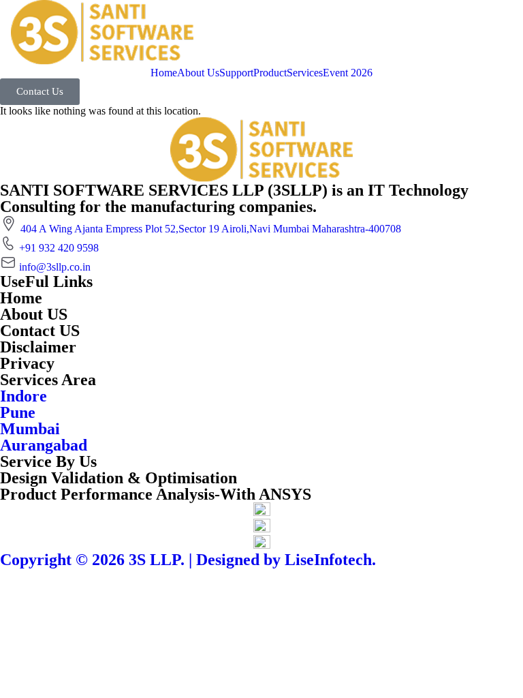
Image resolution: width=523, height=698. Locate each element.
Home (163, 72)
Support (236, 72)
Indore (23, 396)
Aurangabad (43, 445)
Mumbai (30, 429)
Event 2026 (348, 72)
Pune (17, 412)
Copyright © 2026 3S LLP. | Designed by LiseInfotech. (188, 559)
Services (305, 72)
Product (270, 72)
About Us (198, 72)
